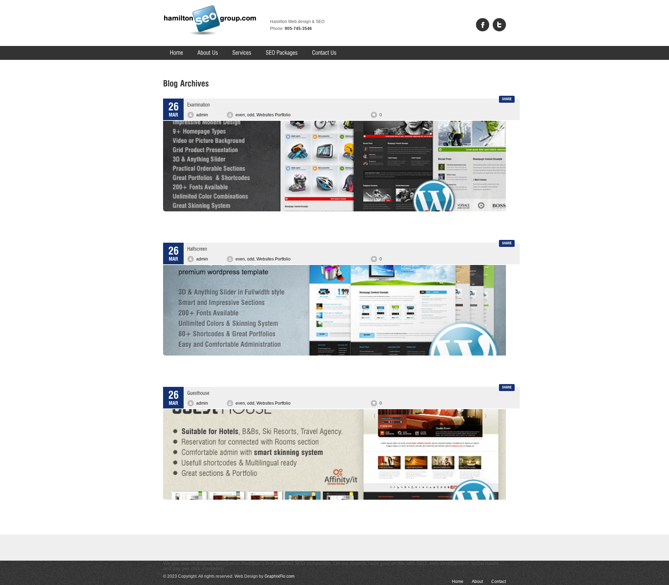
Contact (498, 581)
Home (457, 581)
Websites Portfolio (273, 114)
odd (250, 114)
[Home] (176, 53)
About (477, 581)
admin (202, 114)
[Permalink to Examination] (198, 104)
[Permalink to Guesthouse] (198, 392)
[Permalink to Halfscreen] (197, 248)
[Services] (242, 53)
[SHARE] (507, 99)
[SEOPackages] (282, 53)
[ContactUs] (324, 53)
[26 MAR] (173, 110)
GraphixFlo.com (279, 576)
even (240, 114)
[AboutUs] (208, 53)
